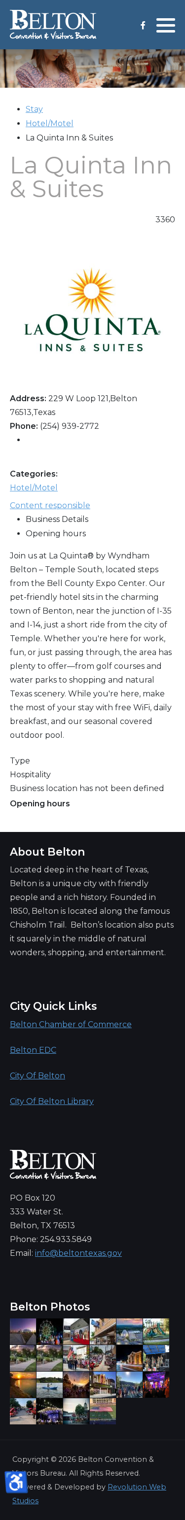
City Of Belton (37, 1075)
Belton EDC (33, 1050)
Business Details (57, 519)
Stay (34, 109)
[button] (165, 25)
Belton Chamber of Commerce (71, 1024)
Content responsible (50, 505)
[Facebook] (143, 25)
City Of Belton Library (52, 1101)
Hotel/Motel (50, 123)
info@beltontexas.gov (78, 1253)
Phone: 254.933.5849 (51, 1239)
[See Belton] (53, 24)
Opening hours (56, 533)
